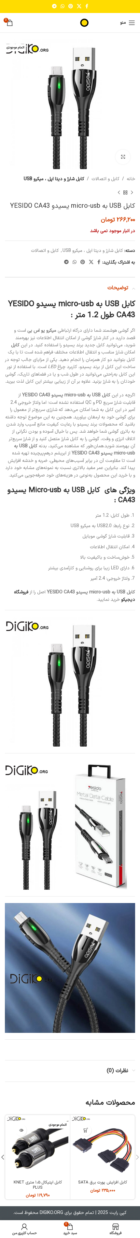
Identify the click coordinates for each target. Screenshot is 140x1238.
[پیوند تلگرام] (54, 6)
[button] (85, 1130)
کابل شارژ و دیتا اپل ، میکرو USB (54, 179)
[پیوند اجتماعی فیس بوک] (86, 6)
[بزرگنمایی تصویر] (123, 157)
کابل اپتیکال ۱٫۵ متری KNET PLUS (38, 1184)
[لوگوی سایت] (70, 22)
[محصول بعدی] (119, 192)
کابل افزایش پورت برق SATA (102, 1182)
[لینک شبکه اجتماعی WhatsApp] (62, 6)
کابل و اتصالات (105, 179)
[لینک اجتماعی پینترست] (70, 6)
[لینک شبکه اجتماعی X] (79, 6)
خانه (131, 179)
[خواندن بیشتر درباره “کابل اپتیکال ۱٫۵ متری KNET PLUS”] (21, 1130)
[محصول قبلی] (132, 192)
